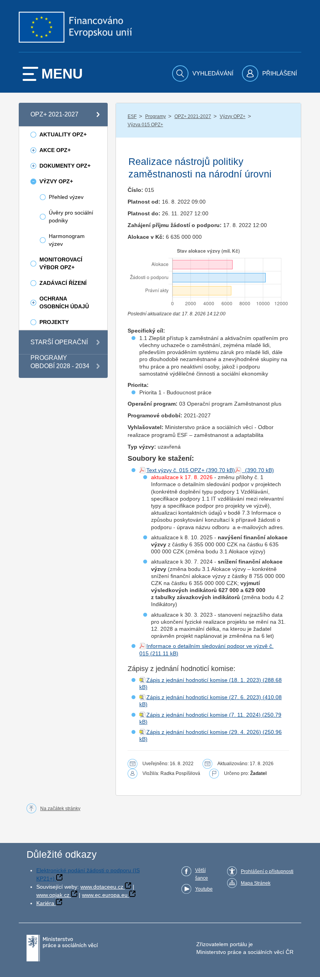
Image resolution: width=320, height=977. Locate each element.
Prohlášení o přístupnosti (267, 871)
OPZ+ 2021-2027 (192, 116)
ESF (132, 116)
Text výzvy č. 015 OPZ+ (175, 470)
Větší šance (201, 874)
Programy (155, 116)
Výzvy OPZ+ (232, 116)
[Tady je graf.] (208, 277)
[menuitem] (204, 73)
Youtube (204, 889)
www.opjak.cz (52, 895)
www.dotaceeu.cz (101, 887)
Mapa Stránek (255, 883)
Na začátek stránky (60, 808)
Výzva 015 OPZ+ (145, 124)
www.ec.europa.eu (105, 895)
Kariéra (45, 903)
